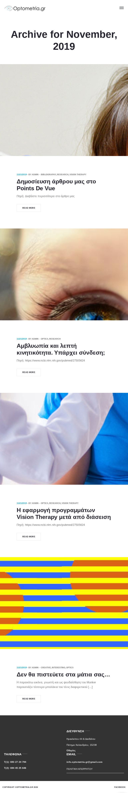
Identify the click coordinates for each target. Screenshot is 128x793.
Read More (28, 208)
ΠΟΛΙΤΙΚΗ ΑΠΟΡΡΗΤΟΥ (79, 769)
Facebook (120, 787)
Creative (46, 667)
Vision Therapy (78, 174)
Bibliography (48, 174)
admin (35, 174)
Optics (44, 339)
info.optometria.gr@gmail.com (84, 762)
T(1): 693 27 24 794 (15, 762)
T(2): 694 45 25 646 (15, 768)
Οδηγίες (71, 750)
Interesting (58, 667)
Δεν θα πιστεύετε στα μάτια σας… (63, 674)
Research (62, 174)
